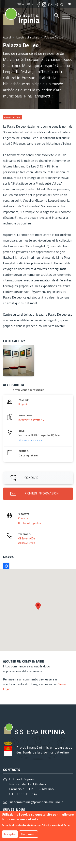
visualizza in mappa (32, 440)
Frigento (23, 404)
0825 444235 (26, 543)
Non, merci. (28, 834)
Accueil (7, 37)
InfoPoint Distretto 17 (31, 420)
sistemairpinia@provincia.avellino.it (36, 801)
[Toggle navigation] (66, 16)
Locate (6, 566)
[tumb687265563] (18, 360)
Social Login (25, 4)
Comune (23, 518)
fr (69, 4)
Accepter (10, 834)
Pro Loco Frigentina (30, 523)
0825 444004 (26, 538)
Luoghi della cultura (27, 37)
